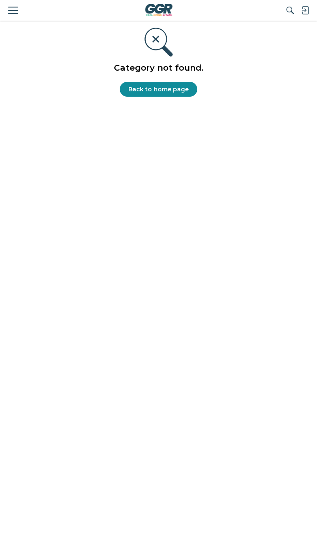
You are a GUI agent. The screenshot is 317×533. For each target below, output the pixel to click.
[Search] (290, 10)
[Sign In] (305, 10)
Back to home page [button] (158, 89)
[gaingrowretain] (158, 10)
